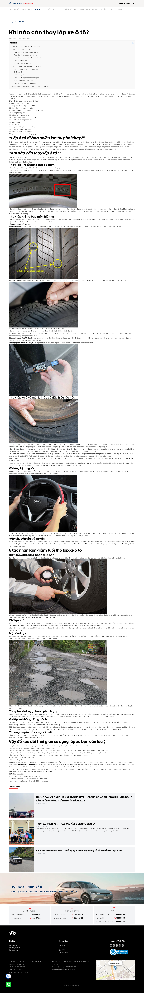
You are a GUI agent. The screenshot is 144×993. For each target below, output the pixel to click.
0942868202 (78, 915)
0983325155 (120, 922)
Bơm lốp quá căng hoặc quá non (26, 69)
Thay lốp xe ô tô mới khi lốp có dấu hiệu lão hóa (31, 58)
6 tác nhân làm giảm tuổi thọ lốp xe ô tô (26, 66)
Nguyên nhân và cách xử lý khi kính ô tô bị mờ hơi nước (28, 781)
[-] (133, 43)
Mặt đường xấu (19, 75)
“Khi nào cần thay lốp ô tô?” (26, 49)
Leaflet (117, 979)
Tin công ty (13, 945)
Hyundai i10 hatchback (45, 769)
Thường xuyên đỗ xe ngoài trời (25, 83)
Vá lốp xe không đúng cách (24, 81)
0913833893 (120, 918)
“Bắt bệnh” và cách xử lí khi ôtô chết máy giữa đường (28, 779)
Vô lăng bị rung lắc (20, 61)
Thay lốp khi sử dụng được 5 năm (26, 52)
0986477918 (36, 918)
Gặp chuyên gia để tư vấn (23, 63)
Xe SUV (61, 948)
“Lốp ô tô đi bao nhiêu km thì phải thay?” (26, 46)
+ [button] (98, 963)
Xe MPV (62, 950)
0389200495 (78, 918)
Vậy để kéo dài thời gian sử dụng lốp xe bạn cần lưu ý (31, 86)
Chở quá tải (18, 72)
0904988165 (36, 915)
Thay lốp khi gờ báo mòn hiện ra (25, 55)
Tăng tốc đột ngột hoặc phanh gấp (26, 78)
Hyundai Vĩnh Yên (63, 767)
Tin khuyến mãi (14, 948)
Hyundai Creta (59, 769)
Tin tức (21, 22)
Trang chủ (12, 22)
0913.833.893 (71, 970)
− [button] (98, 965)
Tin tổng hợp (13, 950)
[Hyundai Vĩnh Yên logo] (21, 3)
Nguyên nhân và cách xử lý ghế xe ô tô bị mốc (25, 776)
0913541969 (120, 915)
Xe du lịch (62, 945)
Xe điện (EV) (63, 952)
